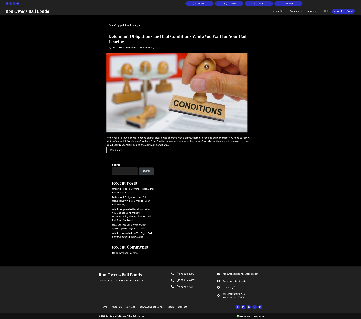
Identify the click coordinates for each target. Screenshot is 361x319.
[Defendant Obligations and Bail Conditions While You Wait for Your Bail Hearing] (176, 92)
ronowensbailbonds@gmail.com (240, 274)
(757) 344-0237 (186, 280)
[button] (7, 3)
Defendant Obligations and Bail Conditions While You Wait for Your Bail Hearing (177, 39)
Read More (116, 150)
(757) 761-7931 (185, 286)
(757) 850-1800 (185, 274)
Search (116, 164)
